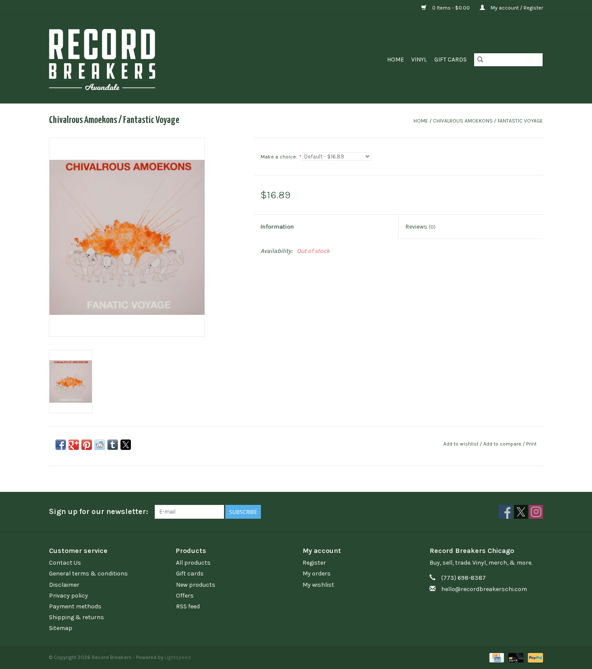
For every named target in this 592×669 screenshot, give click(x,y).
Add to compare (503, 444)
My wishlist (318, 584)
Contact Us (65, 562)
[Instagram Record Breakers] (536, 512)
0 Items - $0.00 (451, 8)
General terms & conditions (88, 573)
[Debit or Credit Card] (515, 657)
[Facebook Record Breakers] (506, 512)
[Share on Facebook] (60, 445)
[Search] (480, 60)
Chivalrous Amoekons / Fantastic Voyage (488, 121)
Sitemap (60, 628)
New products (195, 584)
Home (395, 59)
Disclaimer (64, 584)
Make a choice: (280, 157)
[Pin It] (86, 445)
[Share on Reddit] (99, 445)
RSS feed (188, 606)
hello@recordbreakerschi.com (484, 589)
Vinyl (419, 59)
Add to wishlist (461, 444)
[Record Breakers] (148, 59)
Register (314, 562)
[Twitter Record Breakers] (521, 512)
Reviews (420, 226)
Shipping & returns (76, 617)
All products (193, 562)
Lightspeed (178, 657)
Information (277, 226)
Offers (185, 595)
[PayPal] (534, 657)
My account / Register (516, 8)
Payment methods (75, 606)
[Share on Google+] (73, 445)
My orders (317, 573)
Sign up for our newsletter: (98, 511)
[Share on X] (125, 445)
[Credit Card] (495, 657)
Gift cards (450, 59)
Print (531, 444)
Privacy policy (68, 595)
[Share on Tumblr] (112, 445)
